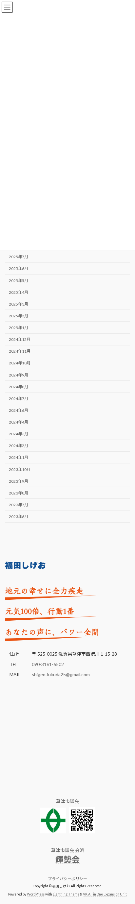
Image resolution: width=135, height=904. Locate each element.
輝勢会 (67, 859)
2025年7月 (18, 257)
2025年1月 (18, 327)
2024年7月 (18, 398)
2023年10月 (19, 469)
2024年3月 (18, 434)
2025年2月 (18, 315)
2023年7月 (18, 504)
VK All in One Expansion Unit (105, 894)
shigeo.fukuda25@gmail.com (61, 674)
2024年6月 (18, 410)
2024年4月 (18, 422)
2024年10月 (19, 363)
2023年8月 (18, 493)
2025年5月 (18, 280)
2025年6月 (18, 268)
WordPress (36, 894)
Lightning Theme (66, 894)
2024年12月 (19, 339)
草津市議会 (67, 801)
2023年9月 (18, 481)
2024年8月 (18, 386)
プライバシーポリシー (67, 878)
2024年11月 (19, 351)
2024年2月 (18, 446)
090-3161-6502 (48, 664)
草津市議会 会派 (67, 850)
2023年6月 (18, 516)
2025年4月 (18, 292)
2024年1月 (18, 457)
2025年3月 (18, 304)
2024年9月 (18, 375)
